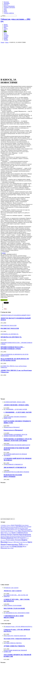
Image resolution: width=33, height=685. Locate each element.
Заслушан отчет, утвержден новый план (17, 638)
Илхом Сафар (27, 529)
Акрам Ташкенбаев (16, 525)
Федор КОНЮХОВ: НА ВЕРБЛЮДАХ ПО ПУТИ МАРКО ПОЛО (15, 359)
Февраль (6, 26)
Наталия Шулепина (5, 536)
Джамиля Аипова (9, 529)
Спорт (5, 10)
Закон (5, 8)
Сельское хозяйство (9, 13)
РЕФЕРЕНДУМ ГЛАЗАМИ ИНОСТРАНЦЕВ (13, 475)
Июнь (5, 31)
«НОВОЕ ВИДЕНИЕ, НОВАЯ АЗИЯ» (16, 405)
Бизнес (5, 11)
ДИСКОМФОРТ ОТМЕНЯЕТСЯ (15, 467)
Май (5, 30)
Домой (2, 42)
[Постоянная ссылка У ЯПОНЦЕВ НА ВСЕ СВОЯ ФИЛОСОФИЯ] (16, 612)
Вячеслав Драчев (21, 528)
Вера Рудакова (4, 528)
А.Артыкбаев (3, 525)
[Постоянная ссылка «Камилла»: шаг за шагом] (11, 587)
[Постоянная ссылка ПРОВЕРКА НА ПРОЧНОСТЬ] (9, 334)
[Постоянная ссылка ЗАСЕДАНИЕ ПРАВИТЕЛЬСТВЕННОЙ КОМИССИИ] (18, 651)
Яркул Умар (10, 548)
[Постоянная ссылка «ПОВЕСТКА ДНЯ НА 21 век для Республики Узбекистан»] (16, 367)
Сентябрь (6, 35)
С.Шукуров (16, 542)
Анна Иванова (19, 526)
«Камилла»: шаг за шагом (12, 590)
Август (5, 34)
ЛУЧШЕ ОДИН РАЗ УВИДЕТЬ (14, 646)
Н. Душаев (9, 532)
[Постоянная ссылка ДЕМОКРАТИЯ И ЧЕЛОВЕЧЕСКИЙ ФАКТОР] (17, 445)
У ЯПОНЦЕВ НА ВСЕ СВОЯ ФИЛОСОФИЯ (13, 616)
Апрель (6, 28)
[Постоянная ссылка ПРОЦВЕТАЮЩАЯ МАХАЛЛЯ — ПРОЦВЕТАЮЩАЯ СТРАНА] (16, 344)
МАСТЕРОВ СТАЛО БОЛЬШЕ (14, 608)
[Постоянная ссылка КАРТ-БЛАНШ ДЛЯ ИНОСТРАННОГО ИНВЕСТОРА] (18, 418)
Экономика (7, 3)
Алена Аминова (25, 525)
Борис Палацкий (27, 526)
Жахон (22, 529)
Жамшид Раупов (17, 529)
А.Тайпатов (8, 525)
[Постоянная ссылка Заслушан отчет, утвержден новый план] (15, 635)
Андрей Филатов (12, 526)
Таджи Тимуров (23, 542)
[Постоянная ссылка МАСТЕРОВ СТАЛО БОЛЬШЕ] (13, 605)
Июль (5, 32)
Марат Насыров (22, 531)
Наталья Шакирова (7, 537)
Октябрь (6, 37)
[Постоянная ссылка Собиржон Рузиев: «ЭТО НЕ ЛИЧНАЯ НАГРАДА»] (18, 626)
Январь (6, 24)
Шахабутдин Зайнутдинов (6, 546)
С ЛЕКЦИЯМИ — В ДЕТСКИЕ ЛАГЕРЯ (17, 412)
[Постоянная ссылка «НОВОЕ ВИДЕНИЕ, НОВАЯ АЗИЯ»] (14, 402)
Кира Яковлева (10, 531)
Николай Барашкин (20, 537)
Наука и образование (9, 6)
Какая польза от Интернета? (13, 430)
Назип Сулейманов (17, 532)
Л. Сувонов (16, 531)
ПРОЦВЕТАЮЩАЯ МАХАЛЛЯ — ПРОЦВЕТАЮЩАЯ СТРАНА (12, 348)
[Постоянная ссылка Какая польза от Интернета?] (12, 427)
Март (5, 27)
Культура (6, 4)
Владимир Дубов (12, 528)
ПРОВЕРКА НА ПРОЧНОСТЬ (11, 337)
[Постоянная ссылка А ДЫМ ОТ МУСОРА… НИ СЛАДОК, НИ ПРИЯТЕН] (18, 596)
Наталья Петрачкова (15, 536)
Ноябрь (6, 38)
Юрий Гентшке (17, 546)
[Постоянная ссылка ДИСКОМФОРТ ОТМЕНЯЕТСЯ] (13, 464)
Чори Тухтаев (25, 544)
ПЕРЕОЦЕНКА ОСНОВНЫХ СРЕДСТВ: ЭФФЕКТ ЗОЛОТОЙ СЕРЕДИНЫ (18, 439)
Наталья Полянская (25, 536)
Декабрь (6, 39)
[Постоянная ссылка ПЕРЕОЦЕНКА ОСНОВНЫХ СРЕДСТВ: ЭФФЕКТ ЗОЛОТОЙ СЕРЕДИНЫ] (18, 436)
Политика (6, 2)
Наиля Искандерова (25, 534)
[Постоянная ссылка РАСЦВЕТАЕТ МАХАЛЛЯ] (8, 325)
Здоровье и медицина (9, 7)
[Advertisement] (16, 59)
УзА (21, 544)
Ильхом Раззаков (4, 531)
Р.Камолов (10, 542)
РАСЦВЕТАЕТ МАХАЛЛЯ (10, 328)
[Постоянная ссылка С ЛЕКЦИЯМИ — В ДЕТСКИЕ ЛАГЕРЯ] (15, 409)
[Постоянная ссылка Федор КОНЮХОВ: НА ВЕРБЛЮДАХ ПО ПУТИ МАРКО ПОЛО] (16, 355)
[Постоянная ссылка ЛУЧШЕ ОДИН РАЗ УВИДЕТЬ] (13, 643)
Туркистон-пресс (12, 544)
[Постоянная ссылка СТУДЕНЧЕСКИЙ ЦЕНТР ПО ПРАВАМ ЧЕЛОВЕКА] (18, 455)
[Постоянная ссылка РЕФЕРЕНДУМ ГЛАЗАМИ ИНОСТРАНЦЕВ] (16, 472)
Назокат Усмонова (12, 534)
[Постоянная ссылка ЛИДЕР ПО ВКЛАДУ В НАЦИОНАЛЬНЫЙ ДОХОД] (15, 315)
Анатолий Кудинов (5, 526)
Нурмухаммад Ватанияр (13, 540)
